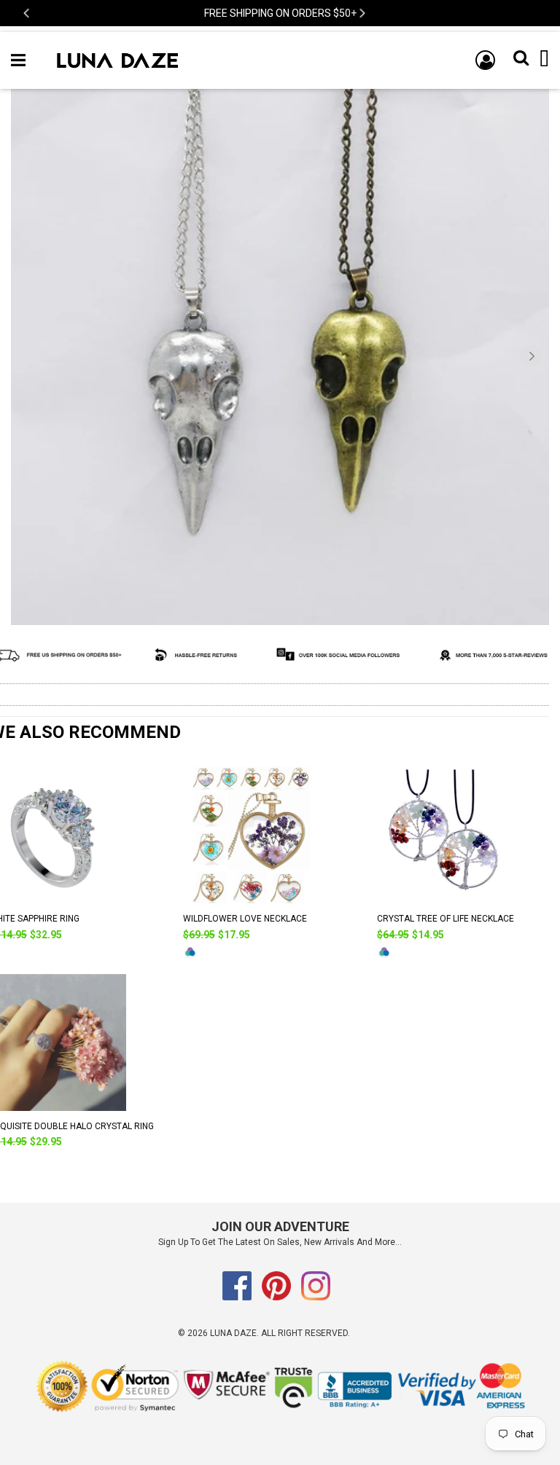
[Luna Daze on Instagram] (315, 1297)
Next (361, 13)
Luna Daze (233, 1333)
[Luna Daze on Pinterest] (276, 1297)
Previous (27, 13)
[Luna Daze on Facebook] (237, 1297)
